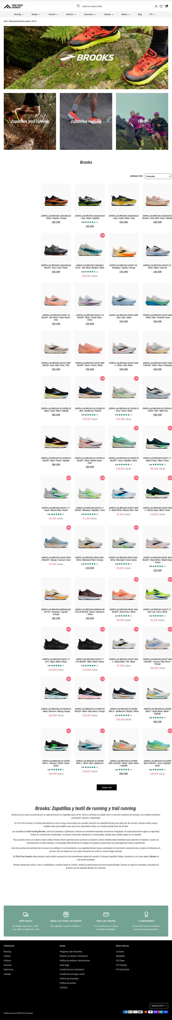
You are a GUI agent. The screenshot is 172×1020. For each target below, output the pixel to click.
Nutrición (70, 14)
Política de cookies (68, 982)
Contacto (63, 987)
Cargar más (107, 787)
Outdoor (35, 14)
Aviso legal (64, 965)
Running (17, 14)
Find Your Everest (27, 1013)
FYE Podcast (121, 965)
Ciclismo (52, 14)
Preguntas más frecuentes (71, 951)
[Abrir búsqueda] (78, 6)
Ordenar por (136, 176)
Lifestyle (107, 14)
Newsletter (120, 955)
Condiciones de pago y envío (72, 973)
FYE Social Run (122, 969)
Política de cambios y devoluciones (75, 960)
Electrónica (89, 14)
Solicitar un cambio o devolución (74, 955)
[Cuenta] (156, 6)
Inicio (5, 21)
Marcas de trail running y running (19, 21)
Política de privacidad (69, 978)
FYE (151, 14)
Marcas (125, 14)
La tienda (120, 951)
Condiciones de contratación (72, 969)
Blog (140, 14)
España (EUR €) (158, 1005)
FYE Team (120, 960)
